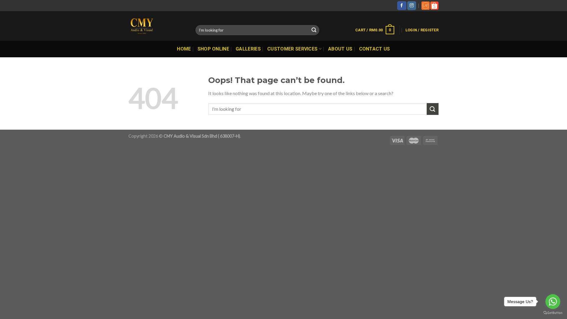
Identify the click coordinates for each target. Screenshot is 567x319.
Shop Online (213, 49)
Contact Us (374, 49)
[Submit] (314, 30)
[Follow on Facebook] (401, 5)
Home (184, 49)
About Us (340, 49)
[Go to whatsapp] (552, 301)
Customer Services (292, 49)
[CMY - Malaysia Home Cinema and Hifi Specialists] (157, 26)
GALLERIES (248, 49)
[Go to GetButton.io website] (552, 313)
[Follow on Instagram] (411, 5)
